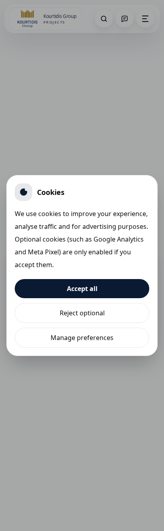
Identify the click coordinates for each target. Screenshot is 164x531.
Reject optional (82, 313)
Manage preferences (82, 337)
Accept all (82, 288)
